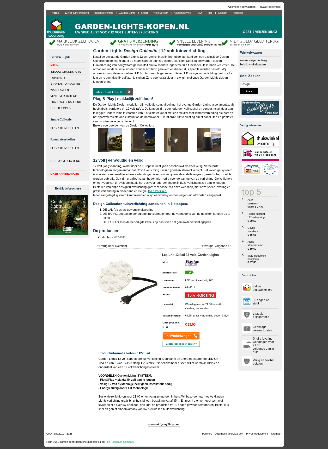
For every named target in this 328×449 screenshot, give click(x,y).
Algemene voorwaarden (242, 6)
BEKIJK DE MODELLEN (64, 127)
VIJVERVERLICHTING (63, 96)
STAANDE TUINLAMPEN (65, 83)
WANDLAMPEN (59, 90)
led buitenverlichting (171, 409)
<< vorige (207, 245)
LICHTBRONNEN (60, 108)
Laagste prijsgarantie (261, 315)
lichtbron (120, 396)
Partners (207, 433)
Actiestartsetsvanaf (255, 203)
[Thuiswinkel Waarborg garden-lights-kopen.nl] (260, 145)
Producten (104, 237)
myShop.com (172, 424)
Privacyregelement (269, 6)
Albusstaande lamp (255, 245)
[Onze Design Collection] (113, 94)
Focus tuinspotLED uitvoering (256, 217)
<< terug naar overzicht (112, 245)
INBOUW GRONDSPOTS (65, 71)
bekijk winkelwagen (253, 64)
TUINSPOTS (58, 77)
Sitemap (275, 433)
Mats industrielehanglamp (257, 259)
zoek (249, 91)
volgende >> (222, 245)
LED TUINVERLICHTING (65, 160)
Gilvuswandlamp (253, 231)
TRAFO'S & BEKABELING (65, 102)
